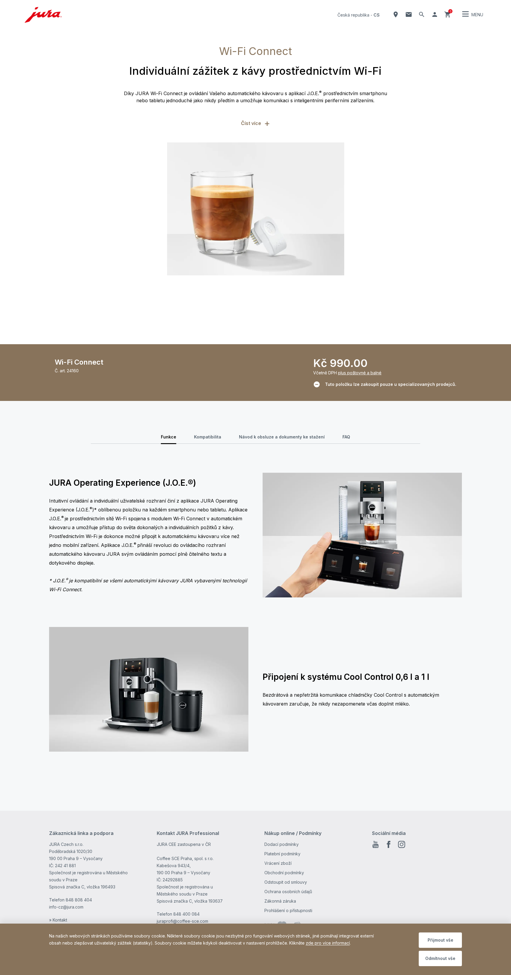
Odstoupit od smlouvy (285, 882)
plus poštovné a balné (359, 372)
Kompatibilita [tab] (207, 436)
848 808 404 (79, 899)
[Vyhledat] (421, 14)
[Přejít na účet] (434, 14)
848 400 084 (186, 913)
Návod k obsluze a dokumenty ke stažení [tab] (282, 436)
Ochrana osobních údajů (288, 891)
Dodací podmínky (281, 844)
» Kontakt (58, 919)
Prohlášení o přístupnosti (288, 910)
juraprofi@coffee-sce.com (182, 921)
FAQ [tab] (346, 436)
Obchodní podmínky (284, 872)
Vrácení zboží (278, 863)
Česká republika (353, 14)
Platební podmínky (282, 853)
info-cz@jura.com (66, 906)
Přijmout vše (440, 939)
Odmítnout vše (440, 958)
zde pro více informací (328, 942)
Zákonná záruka (280, 901)
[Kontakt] (408, 14)
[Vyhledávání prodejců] (395, 14)
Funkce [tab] (168, 436)
